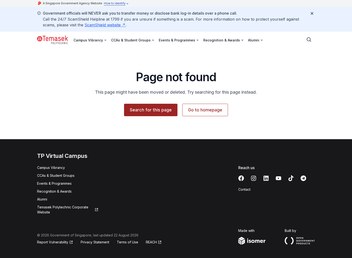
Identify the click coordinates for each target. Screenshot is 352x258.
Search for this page (151, 109)
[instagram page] (253, 178)
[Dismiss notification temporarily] (312, 13)
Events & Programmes (54, 183)
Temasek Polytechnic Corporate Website (62, 209)
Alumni (42, 199)
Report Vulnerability (52, 242)
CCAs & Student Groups (55, 175)
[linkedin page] (266, 178)
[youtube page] (278, 178)
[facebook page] (241, 178)
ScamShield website (103, 25)
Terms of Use (127, 242)
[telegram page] (303, 178)
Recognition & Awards (54, 191)
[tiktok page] (291, 178)
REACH (151, 242)
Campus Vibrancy (51, 168)
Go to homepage (205, 109)
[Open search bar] (309, 40)
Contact (244, 189)
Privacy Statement (95, 242)
